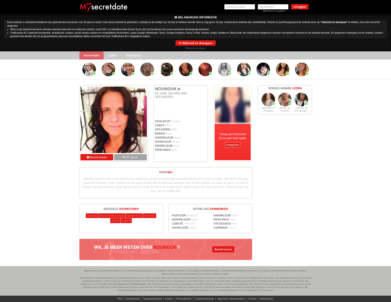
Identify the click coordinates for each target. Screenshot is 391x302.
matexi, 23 (224, 78)
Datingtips (133, 55)
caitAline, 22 (108, 78)
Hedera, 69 (89, 78)
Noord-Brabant (302, 110)
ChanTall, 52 (301, 108)
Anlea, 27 (243, 78)
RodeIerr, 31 (186, 78)
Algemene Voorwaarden (230, 298)
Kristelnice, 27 (166, 78)
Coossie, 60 (128, 78)
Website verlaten (195, 48)
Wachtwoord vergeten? (274, 11)
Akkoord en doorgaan (197, 43)
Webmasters (266, 298)
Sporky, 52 (285, 108)
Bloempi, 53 (302, 78)
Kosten (169, 298)
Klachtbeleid (132, 298)
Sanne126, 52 (268, 108)
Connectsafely (138, 284)
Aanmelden (91, 55)
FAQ (120, 298)
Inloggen (300, 7)
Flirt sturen (131, 157)
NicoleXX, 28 (205, 78)
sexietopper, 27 (282, 78)
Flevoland (268, 110)
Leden (113, 55)
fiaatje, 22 (147, 78)
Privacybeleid (183, 298)
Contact (252, 298)
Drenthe (285, 110)
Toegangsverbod (152, 298)
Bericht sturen (98, 157)
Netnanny (122, 284)
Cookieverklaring (204, 298)
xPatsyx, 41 (263, 78)
